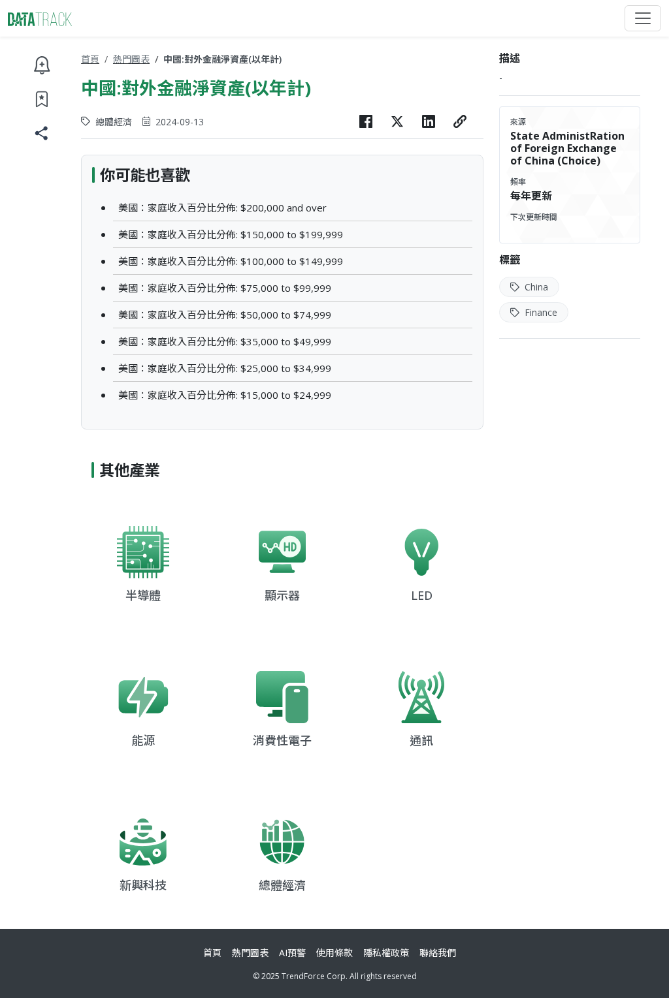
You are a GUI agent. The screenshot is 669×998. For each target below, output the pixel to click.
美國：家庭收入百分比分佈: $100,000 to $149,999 (230, 261)
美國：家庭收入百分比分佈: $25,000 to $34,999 (224, 368)
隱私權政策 (386, 952)
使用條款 (334, 952)
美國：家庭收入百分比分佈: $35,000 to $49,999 (224, 341)
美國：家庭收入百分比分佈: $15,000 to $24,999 (224, 394)
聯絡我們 (437, 952)
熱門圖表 (131, 59)
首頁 (90, 59)
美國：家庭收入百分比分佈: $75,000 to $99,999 (224, 287)
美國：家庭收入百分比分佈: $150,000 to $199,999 (230, 234)
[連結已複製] (459, 121)
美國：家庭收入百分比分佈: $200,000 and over (222, 207)
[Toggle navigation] (643, 18)
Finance (539, 312)
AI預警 (292, 952)
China (535, 287)
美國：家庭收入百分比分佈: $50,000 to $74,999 (224, 314)
